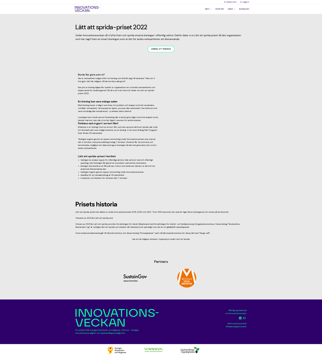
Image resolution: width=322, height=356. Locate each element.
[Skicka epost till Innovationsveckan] (244, 318)
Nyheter (219, 9)
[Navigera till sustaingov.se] (135, 278)
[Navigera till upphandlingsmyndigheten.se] (189, 350)
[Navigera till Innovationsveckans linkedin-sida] (240, 318)
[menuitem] (208, 9)
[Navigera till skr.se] (117, 350)
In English (244, 9)
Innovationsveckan (87, 9)
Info (207, 9)
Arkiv (230, 9)
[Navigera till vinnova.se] (153, 350)
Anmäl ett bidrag (161, 49)
